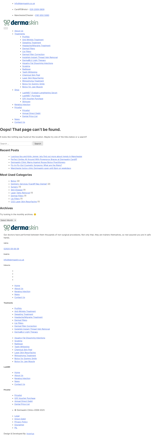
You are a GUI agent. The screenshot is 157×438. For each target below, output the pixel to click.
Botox (13, 181)
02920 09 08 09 (11, 248)
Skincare (26, 101)
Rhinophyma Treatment (33, 81)
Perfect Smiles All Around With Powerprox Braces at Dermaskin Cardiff (44, 159)
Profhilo (26, 36)
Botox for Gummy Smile (33, 84)
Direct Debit (20, 419)
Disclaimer (19, 425)
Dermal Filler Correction (33, 54)
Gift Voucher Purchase (32, 98)
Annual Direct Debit (31, 113)
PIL (15, 427)
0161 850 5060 (42, 15)
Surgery (14, 187)
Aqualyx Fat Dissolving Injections (37, 63)
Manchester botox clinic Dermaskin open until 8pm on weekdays (41, 168)
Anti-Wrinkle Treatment (33, 39)
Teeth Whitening (29, 72)
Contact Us (19, 122)
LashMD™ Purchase (31, 95)
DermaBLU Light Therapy (34, 60)
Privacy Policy (21, 422)
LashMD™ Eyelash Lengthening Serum (39, 92)
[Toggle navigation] (6, 28)
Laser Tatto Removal (20, 193)
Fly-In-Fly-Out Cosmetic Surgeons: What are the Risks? (36, 165)
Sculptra (26, 66)
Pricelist (18, 107)
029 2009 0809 (37, 9)
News (17, 119)
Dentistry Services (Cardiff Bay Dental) (29, 184)
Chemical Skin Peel (31, 75)
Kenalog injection (22, 104)
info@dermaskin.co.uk (24, 3)
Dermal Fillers (28, 48)
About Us (18, 31)
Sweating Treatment (31, 42)
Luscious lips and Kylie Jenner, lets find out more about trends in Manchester (46, 156)
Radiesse (26, 69)
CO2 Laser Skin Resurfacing (24, 201)
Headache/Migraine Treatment (36, 45)
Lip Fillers (26, 51)
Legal (17, 416)
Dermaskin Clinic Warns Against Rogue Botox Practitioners (38, 162)
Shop (16, 90)
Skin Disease (17, 190)
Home (17, 285)
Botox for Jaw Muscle (32, 87)
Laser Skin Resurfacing (33, 78)
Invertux (30, 433)
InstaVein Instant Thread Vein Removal (40, 57)
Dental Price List (30, 116)
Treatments (19, 34)
